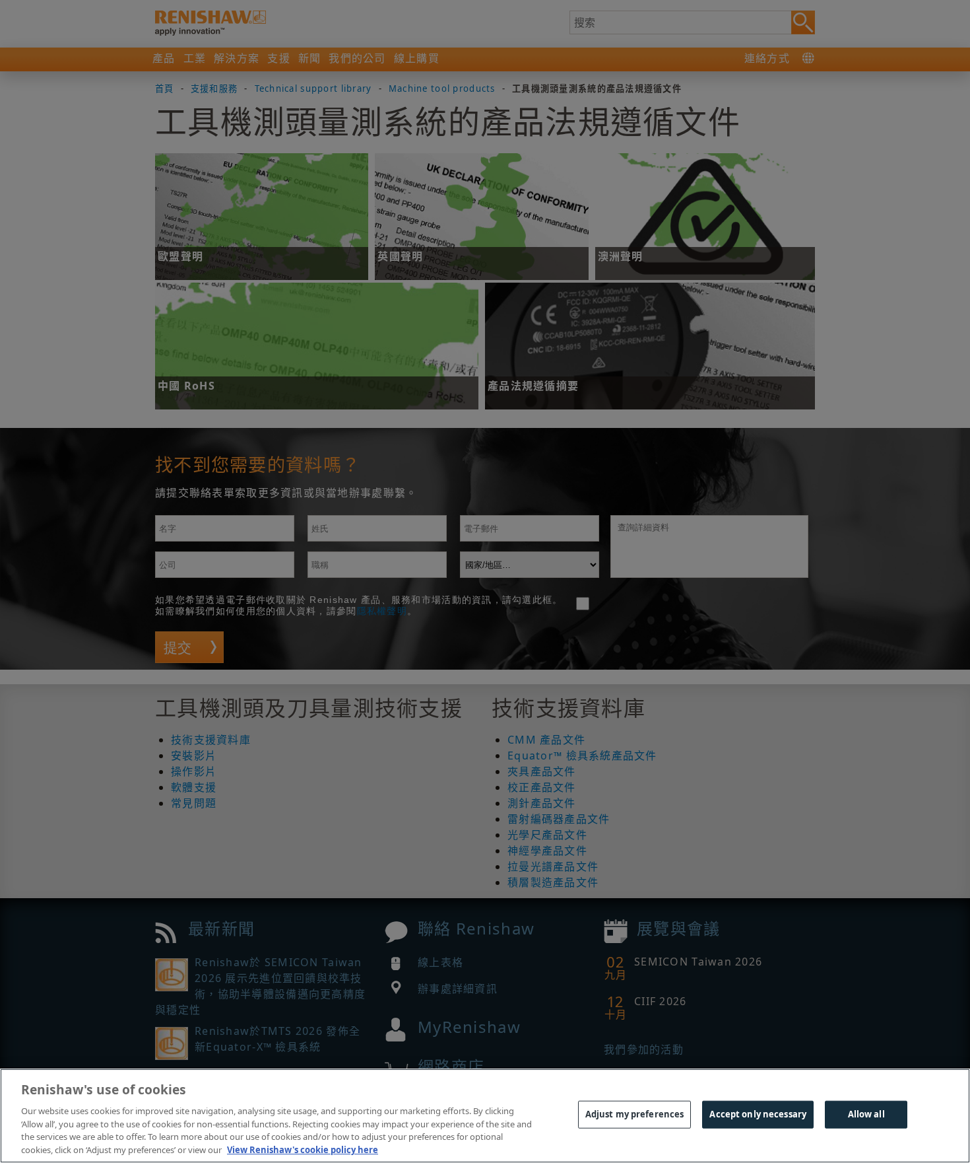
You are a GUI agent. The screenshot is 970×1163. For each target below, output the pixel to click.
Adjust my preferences (634, 1114)
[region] (485, 1116)
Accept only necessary (757, 1114)
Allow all (866, 1114)
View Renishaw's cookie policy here (302, 1149)
